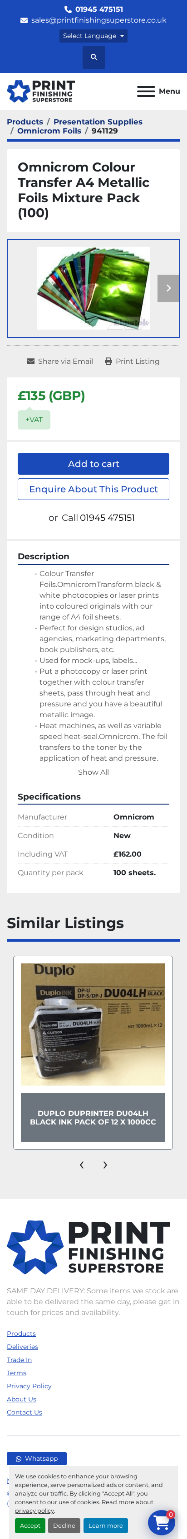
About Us (21, 1399)
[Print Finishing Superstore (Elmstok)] (88, 1247)
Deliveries (22, 1347)
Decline (64, 1525)
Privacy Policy (29, 1386)
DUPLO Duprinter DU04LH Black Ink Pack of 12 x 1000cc (93, 1117)
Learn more (106, 1525)
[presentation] (81, 1163)
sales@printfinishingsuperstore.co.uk (99, 20)
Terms (16, 1373)
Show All (93, 772)
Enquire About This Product (93, 489)
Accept (30, 1525)
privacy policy (34, 1510)
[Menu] (146, 91)
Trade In (19, 1360)
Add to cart (93, 463)
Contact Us (24, 1412)
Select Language (89, 36)
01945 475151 (99, 9)
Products (21, 1333)
